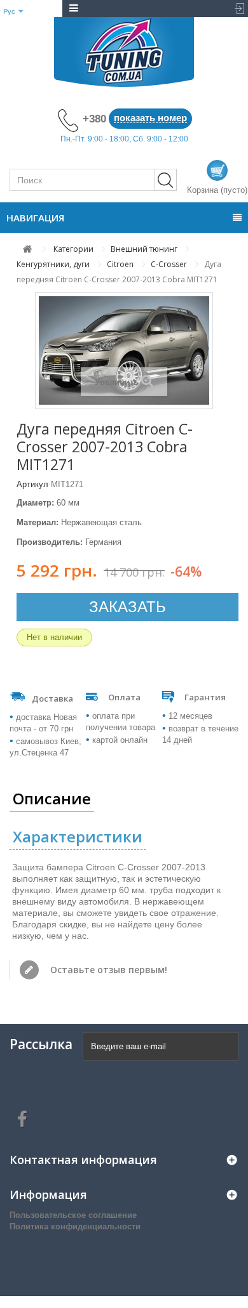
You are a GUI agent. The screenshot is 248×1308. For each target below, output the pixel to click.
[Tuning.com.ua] (124, 52)
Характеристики (77, 836)
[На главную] (27, 249)
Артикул (32, 484)
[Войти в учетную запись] (235, 8)
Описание (52, 798)
